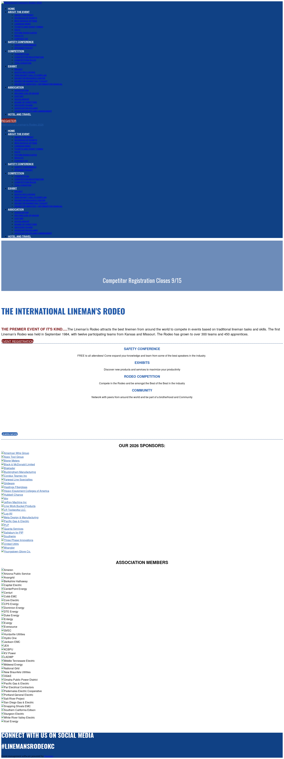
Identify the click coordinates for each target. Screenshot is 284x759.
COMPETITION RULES (25, 60)
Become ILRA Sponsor (26, 93)
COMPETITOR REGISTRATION (29, 57)
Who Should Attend (25, 21)
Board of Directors (25, 102)
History (19, 96)
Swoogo (48, 756)
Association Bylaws (26, 108)
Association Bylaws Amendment (33, 111)
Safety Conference (21, 41)
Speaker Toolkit (23, 48)
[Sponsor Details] (15, 453)
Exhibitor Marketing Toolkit (31, 81)
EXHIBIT (12, 66)
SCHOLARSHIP (21, 99)
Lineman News (22, 24)
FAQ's (17, 30)
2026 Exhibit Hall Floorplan (30, 75)
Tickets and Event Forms (28, 27)
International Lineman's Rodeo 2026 (22, 124)
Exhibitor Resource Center (29, 78)
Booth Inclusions (24, 72)
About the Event (19, 11)
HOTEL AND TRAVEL (19, 114)
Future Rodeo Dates (25, 33)
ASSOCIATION (16, 87)
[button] (8, 120)
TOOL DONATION (22, 63)
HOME (11, 8)
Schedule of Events (25, 18)
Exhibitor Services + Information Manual (38, 84)
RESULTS (18, 36)
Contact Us (21, 39)
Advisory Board (23, 105)
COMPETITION (16, 51)
